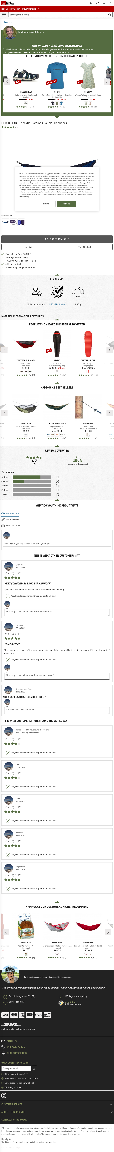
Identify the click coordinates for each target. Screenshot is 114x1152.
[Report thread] (19, 573)
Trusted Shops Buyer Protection (20, 267)
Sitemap (8, 1142)
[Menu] (4, 14)
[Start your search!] (110, 14)
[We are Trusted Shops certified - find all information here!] (61, 1003)
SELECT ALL (66, 204)
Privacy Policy (24, 196)
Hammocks (8, 22)
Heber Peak (9, 123)
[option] (36, 296)
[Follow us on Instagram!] (5, 1096)
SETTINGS (46, 204)
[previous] (7, 81)
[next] (107, 81)
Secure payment (16, 1001)
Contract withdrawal (14, 1119)
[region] (57, 189)
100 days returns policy (16, 257)
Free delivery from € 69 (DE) (18, 254)
